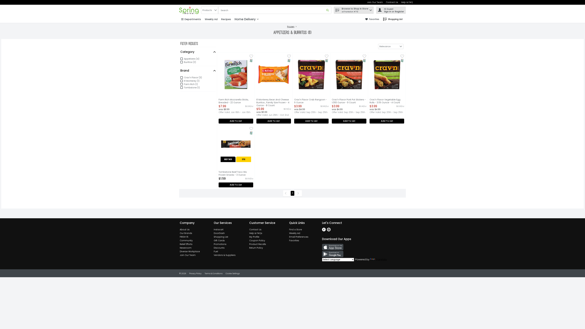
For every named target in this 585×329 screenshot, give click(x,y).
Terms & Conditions (214, 273)
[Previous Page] (286, 193)
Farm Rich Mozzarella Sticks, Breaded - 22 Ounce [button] (233, 101)
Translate (381, 259)
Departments (192, 19)
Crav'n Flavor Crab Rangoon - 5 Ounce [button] (310, 101)
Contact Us (392, 2)
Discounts (219, 247)
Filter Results (189, 43)
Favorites (294, 240)
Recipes (226, 19)
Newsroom (185, 247)
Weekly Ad (211, 19)
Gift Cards (219, 240)
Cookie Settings (233, 273)
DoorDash (219, 233)
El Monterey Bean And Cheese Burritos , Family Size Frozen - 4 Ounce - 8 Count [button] (272, 102)
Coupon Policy (257, 240)
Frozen (290, 26)
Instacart (218, 229)
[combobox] (209, 10)
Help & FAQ (407, 2)
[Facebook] (324, 230)
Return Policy (256, 247)
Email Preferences (298, 236)
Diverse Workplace (190, 251)
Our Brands (186, 233)
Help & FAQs (255, 233)
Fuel (216, 251)
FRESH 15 (184, 236)
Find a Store (295, 229)
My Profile (254, 236)
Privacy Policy (195, 273)
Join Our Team (375, 2)
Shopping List (221, 236)
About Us (185, 229)
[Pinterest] (329, 230)
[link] (372, 19)
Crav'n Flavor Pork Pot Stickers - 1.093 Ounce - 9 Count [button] (349, 101)
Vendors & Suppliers (225, 255)
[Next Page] (299, 193)
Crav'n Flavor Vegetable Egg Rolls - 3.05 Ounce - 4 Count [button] (385, 101)
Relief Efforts (186, 244)
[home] (189, 10)
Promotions (220, 244)
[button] (370, 9)
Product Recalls (257, 244)
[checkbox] (251, 56)
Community (186, 240)
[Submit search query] (327, 10)
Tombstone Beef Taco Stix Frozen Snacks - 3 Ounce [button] (233, 173)
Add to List (236, 120)
